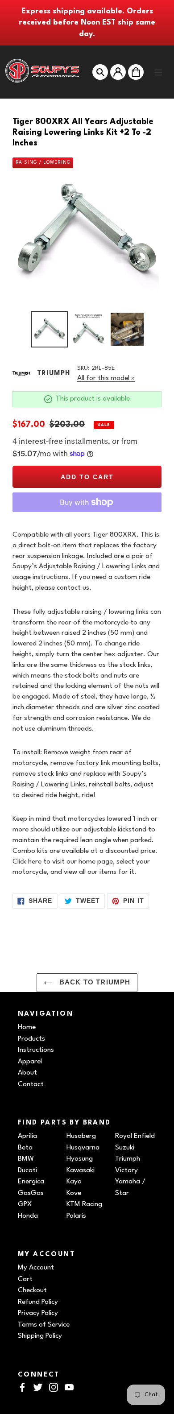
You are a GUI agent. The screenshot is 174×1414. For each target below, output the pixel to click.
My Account (36, 1267)
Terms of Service (44, 1324)
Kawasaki (80, 1170)
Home (27, 1027)
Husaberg (81, 1136)
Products (31, 1038)
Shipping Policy (40, 1336)
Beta (25, 1147)
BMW (26, 1158)
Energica (31, 1181)
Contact (31, 1084)
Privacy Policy (38, 1313)
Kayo (74, 1181)
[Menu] (158, 71)
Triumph (127, 1158)
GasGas (31, 1193)
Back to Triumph (94, 982)
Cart (25, 1279)
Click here (26, 861)
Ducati (27, 1170)
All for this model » (106, 378)
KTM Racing (84, 1204)
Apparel (30, 1061)
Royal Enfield (135, 1136)
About (27, 1072)
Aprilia (27, 1136)
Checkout (32, 1290)
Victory (126, 1170)
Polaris (76, 1216)
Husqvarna (82, 1147)
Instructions (36, 1050)
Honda (28, 1216)
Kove (73, 1193)
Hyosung (79, 1158)
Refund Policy (38, 1302)
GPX (25, 1204)
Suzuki (124, 1147)
